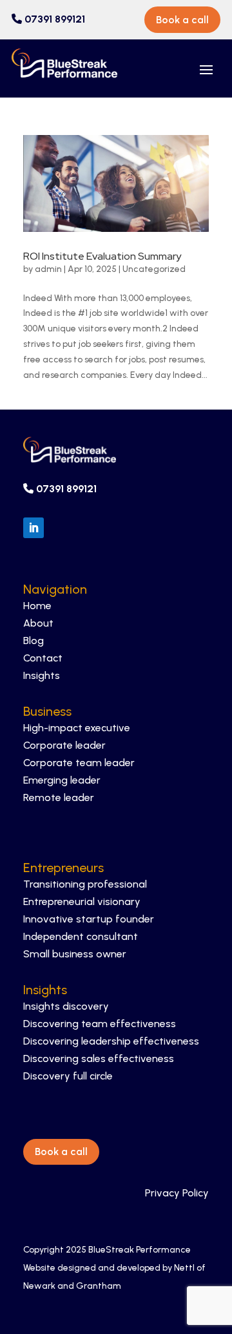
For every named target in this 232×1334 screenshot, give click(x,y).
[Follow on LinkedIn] (33, 527)
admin (48, 269)
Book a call (182, 20)
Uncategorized (154, 269)
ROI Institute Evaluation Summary (102, 256)
